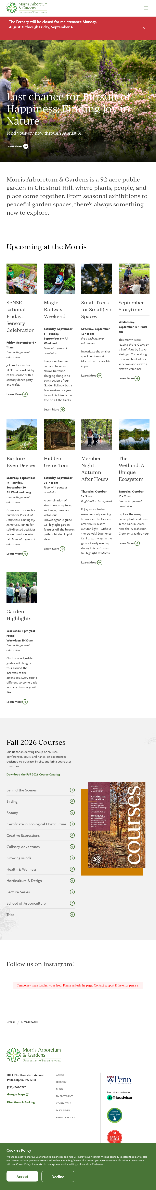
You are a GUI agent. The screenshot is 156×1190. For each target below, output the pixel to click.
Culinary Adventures (23, 846)
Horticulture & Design (24, 880)
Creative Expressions (23, 835)
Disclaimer (63, 1110)
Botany (12, 812)
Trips (10, 914)
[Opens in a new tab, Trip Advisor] (119, 1096)
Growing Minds (18, 858)
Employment (64, 1096)
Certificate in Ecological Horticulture (36, 824)
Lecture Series (18, 891)
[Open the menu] (146, 8)
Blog (59, 1089)
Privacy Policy (66, 1117)
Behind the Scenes (21, 790)
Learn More (14, 146)
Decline (58, 1176)
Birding (11, 801)
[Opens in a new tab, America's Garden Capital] (114, 1115)
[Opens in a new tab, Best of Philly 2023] (114, 1138)
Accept (22, 1176)
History (61, 1081)
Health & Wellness (21, 869)
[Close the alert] (144, 28)
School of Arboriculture (26, 903)
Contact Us (64, 1103)
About (60, 1074)
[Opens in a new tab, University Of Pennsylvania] (119, 1080)
